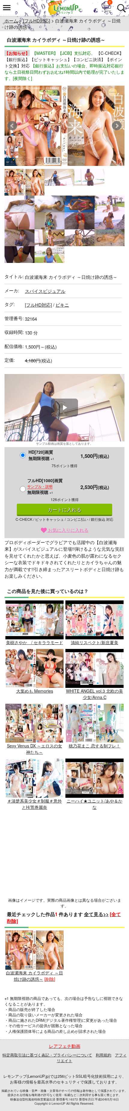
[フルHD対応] (36, 20)
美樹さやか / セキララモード (34, 642)
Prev (12, 126)
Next (117, 126)
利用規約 (103, 1055)
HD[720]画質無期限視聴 (41, 455)
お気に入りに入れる (67, 530)
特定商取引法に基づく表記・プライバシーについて (47, 1055)
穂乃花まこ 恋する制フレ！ (94, 746)
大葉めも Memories (34, 691)
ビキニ (62, 305)
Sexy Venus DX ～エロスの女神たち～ (34, 749)
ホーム (11, 20)
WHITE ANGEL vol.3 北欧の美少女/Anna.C (94, 694)
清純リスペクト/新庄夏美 (94, 642)
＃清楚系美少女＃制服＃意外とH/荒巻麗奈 (34, 804)
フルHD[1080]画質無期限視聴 (45, 486)
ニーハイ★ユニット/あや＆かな (94, 804)
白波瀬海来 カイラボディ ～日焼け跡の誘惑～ (34, 976)
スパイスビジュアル (45, 291)
